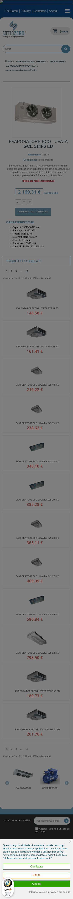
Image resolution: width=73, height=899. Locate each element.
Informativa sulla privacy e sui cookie (49, 891)
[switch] (8, 894)
